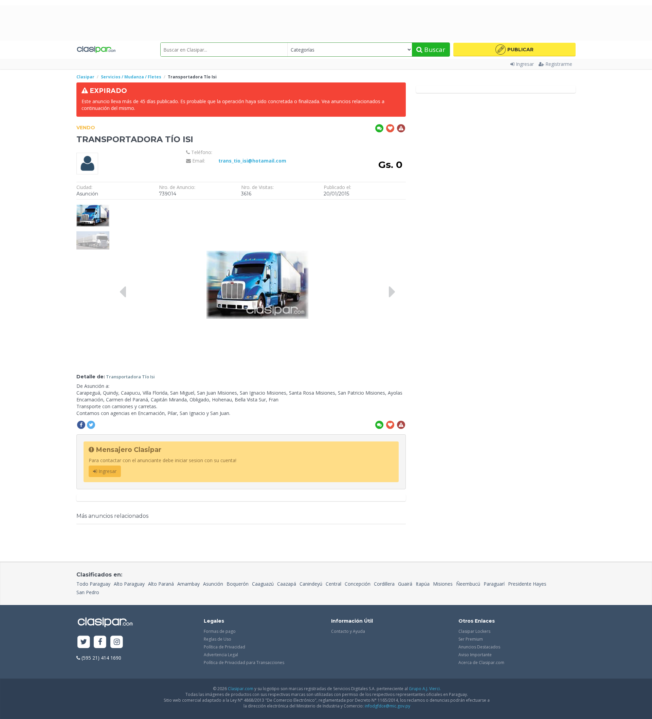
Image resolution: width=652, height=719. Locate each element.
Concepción (357, 584)
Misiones (443, 584)
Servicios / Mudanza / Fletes (131, 77)
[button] (514, 49)
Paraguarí (494, 584)
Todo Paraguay (93, 584)
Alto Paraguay (129, 584)
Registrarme (558, 64)
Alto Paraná (161, 584)
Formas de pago (220, 631)
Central (333, 584)
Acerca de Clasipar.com (481, 662)
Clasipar (85, 77)
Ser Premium (470, 639)
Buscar (433, 49)
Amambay (188, 584)
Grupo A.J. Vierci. (425, 689)
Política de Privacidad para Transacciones (244, 662)
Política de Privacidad (224, 647)
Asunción (213, 584)
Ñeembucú (468, 584)
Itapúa (423, 584)
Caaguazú (263, 584)
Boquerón (238, 584)
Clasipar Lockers (474, 631)
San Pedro (87, 592)
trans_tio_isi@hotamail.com (252, 160)
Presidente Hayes (527, 584)
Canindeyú (311, 584)
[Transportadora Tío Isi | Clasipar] (92, 206)
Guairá (405, 584)
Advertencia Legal (221, 655)
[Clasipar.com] (95, 49)
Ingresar (525, 64)
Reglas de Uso (217, 639)
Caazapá (286, 584)
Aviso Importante (475, 655)
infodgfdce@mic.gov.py (387, 706)
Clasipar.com (240, 689)
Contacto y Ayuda (348, 631)
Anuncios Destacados (479, 647)
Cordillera (384, 584)
